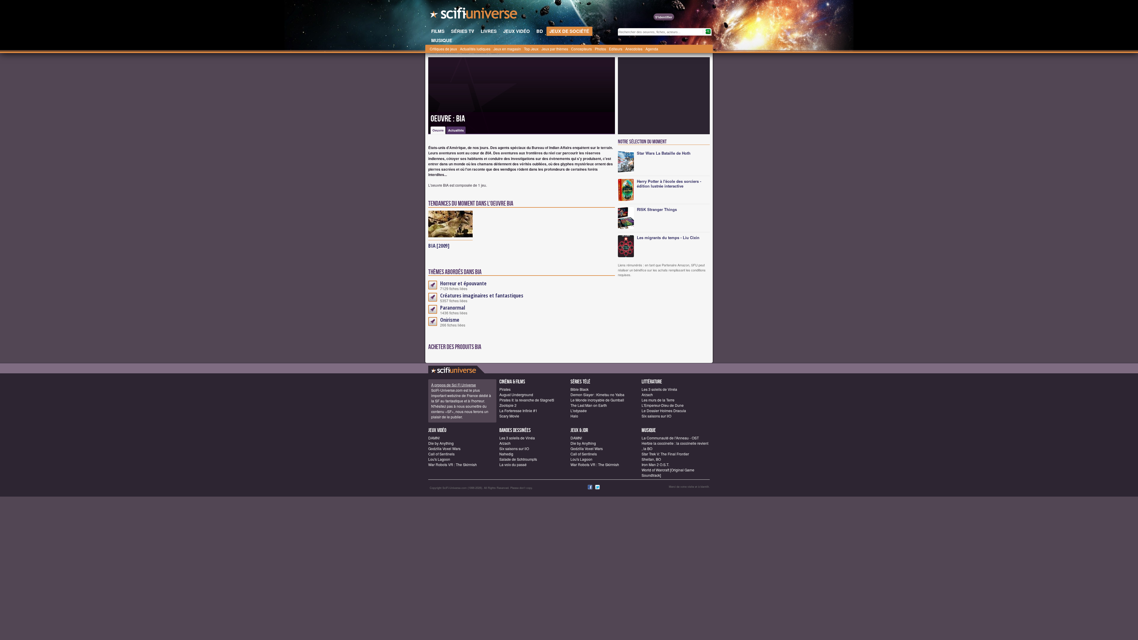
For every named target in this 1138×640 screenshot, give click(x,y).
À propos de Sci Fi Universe (453, 384)
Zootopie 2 (508, 405)
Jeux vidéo (437, 430)
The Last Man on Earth (588, 405)
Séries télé (580, 382)
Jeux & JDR (579, 430)
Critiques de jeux (443, 48)
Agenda (651, 48)
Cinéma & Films (512, 382)
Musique (649, 430)
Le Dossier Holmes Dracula (664, 410)
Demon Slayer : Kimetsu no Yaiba (597, 394)
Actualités (456, 130)
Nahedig (506, 453)
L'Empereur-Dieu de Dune (663, 405)
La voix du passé (513, 464)
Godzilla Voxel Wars (444, 448)
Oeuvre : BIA (448, 118)
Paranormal (452, 307)
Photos (600, 48)
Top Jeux (531, 48)
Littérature (652, 382)
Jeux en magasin (507, 48)
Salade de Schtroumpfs (518, 459)
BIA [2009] (439, 245)
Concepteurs (581, 48)
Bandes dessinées (515, 430)
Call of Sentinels (441, 453)
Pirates (505, 389)
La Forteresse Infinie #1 (518, 410)
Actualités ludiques (475, 48)
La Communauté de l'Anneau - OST (670, 437)
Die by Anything (441, 443)
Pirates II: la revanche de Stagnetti (526, 399)
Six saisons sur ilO (656, 415)
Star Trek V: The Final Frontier (665, 453)
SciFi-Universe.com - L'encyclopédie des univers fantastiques (474, 14)
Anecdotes (633, 48)
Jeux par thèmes (554, 48)
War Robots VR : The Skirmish (452, 464)
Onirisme (449, 319)
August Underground (516, 394)
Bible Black (579, 389)
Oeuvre (438, 130)
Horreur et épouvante (463, 283)
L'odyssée (578, 410)
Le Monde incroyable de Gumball (597, 399)
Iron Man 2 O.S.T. (655, 464)
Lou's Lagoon (439, 459)
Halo (574, 415)
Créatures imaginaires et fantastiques (481, 295)
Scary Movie (509, 415)
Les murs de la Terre (658, 399)
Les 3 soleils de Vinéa (659, 389)
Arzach (647, 394)
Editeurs (615, 48)
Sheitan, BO (651, 459)
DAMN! (434, 437)
